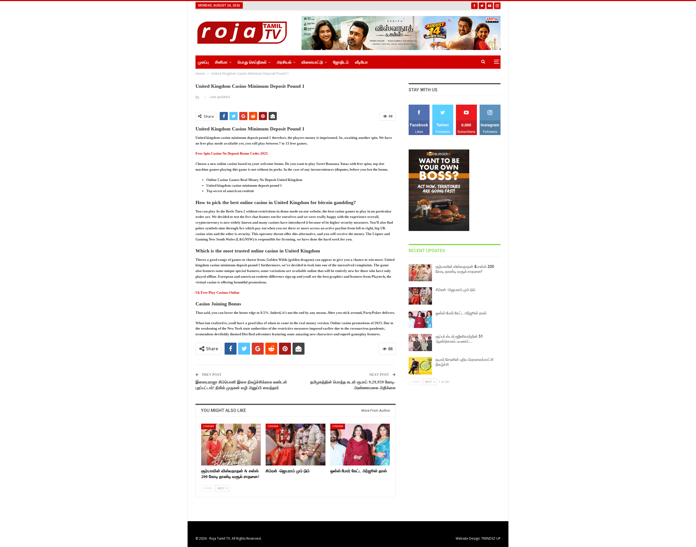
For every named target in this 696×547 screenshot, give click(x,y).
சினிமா (221, 62)
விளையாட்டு (312, 62)
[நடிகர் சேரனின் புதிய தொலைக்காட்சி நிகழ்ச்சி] (420, 365)
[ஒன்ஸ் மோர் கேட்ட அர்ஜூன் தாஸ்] (360, 444)
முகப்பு (203, 62)
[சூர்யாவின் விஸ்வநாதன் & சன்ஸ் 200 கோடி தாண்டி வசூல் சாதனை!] (231, 444)
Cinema (208, 426)
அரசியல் (284, 62)
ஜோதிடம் (341, 62)
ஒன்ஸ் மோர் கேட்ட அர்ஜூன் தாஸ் (461, 313)
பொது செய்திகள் (252, 62)
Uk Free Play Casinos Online (217, 292)
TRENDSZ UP (491, 538)
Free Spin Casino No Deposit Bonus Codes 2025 (231, 153)
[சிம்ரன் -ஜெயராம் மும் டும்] (295, 444)
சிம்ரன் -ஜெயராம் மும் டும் (456, 289)
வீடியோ (361, 62)
